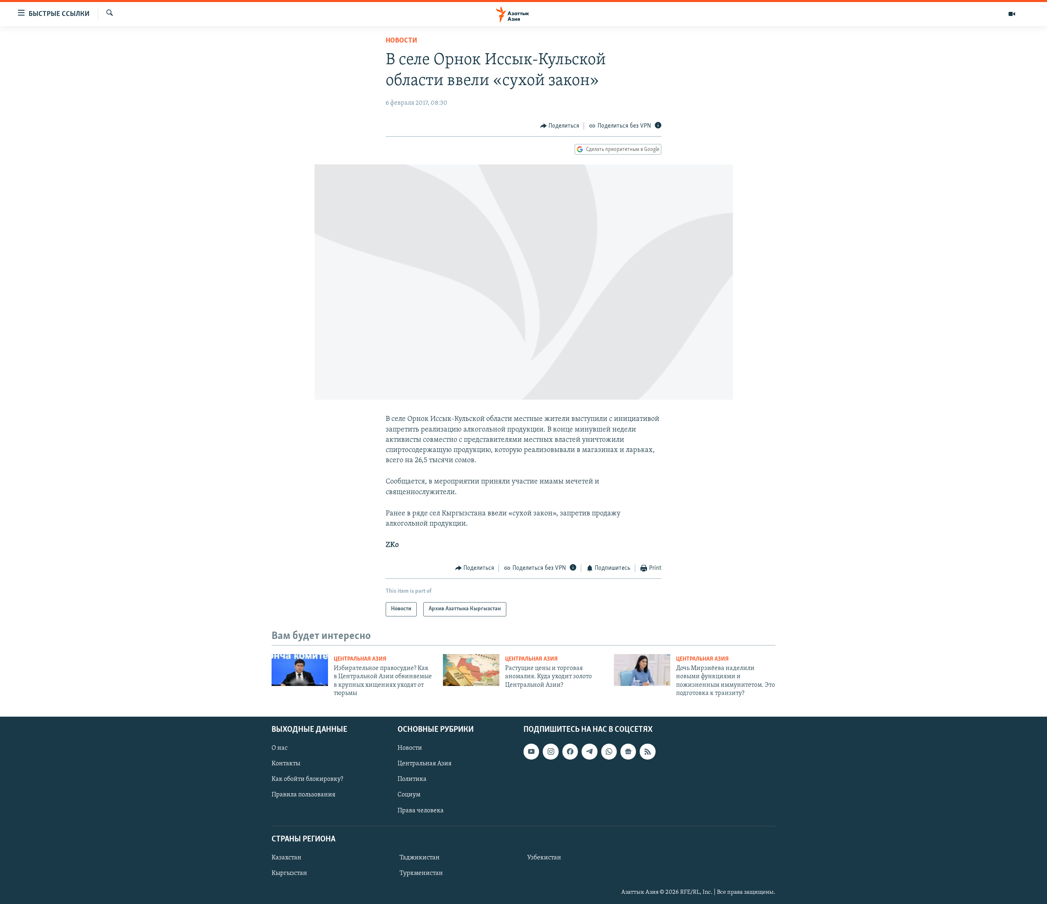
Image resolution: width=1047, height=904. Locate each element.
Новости (401, 41)
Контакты (286, 763)
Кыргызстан (289, 873)
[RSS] (647, 751)
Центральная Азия (360, 659)
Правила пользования (303, 795)
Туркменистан (421, 873)
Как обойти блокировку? (307, 779)
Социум (409, 795)
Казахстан (286, 857)
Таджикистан (420, 857)
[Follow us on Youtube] (531, 751)
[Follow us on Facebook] (570, 751)
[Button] (560, 126)
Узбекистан (544, 857)
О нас (280, 748)
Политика (412, 779)
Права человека (421, 810)
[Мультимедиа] (1012, 14)
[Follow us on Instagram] (550, 751)
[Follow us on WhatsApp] (609, 751)
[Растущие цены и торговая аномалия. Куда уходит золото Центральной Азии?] (471, 670)
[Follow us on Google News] (628, 751)
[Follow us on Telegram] (589, 751)
